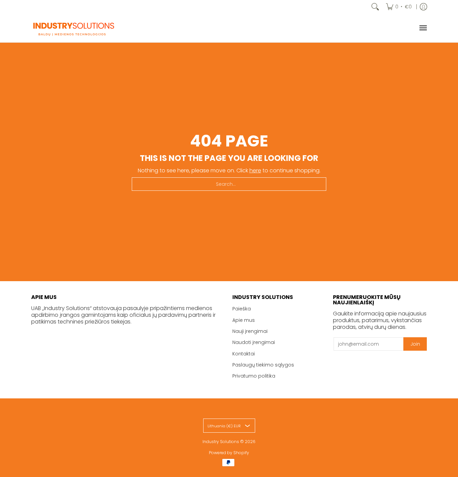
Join (415, 344)
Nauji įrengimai (250, 331)
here (255, 170)
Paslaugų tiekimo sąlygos (263, 364)
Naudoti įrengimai (253, 342)
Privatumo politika (253, 376)
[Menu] (423, 27)
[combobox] (229, 184)
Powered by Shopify (229, 453)
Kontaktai (243, 353)
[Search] (375, 6)
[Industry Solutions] (73, 27)
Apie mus (243, 320)
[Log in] (423, 6)
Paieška (241, 308)
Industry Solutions (221, 441)
